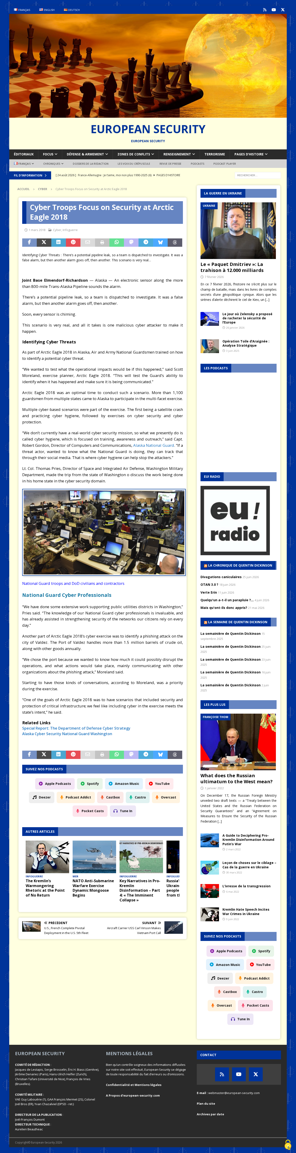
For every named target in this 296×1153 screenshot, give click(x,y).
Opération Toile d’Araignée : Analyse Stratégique (245, 343)
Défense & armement (85, 154)
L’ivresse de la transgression (246, 886)
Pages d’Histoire (249, 154)
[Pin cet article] (73, 242)
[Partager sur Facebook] (29, 242)
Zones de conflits (133, 154)
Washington (101, 733)
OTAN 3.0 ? (209, 584)
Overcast (168, 797)
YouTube (162, 783)
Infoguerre (70, 230)
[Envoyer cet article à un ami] (87, 242)
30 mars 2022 (234, 872)
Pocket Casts (93, 811)
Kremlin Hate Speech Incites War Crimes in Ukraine (245, 911)
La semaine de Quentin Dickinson (237, 622)
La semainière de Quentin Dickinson (230, 633)
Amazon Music (127, 783)
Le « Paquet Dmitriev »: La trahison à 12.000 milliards (232, 267)
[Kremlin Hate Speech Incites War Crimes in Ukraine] (209, 914)
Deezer (45, 797)
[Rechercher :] (258, 175)
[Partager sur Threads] (175, 242)
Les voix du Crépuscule (134, 163)
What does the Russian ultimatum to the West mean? (236, 778)
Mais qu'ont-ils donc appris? (223, 607)
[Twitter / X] (283, 10)
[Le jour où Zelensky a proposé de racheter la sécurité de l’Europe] (209, 319)
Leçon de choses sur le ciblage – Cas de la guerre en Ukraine (249, 864)
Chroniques (51, 163)
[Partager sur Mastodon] (131, 242)
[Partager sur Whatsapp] (116, 242)
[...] (267, 299)
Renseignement (177, 154)
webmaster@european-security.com (234, 1093)
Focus (48, 154)
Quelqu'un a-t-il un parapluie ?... (227, 600)
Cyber (57, 230)
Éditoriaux (24, 154)
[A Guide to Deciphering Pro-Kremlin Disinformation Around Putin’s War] (209, 840)
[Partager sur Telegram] (146, 242)
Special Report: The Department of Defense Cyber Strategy (76, 728)
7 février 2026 (214, 277)
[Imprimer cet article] (102, 242)
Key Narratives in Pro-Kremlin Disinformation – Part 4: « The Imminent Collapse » (140, 890)
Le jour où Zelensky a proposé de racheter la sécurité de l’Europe (247, 318)
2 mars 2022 (233, 849)
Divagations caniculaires (221, 577)
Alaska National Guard (153, 445)
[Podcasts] (265, 10)
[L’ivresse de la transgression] (209, 891)
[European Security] (148, 115)
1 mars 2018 (37, 230)
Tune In (126, 811)
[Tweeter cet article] (44, 242)
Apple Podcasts (58, 783)
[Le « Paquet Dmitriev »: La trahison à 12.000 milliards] (238, 230)
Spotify (93, 783)
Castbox (113, 797)
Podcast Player (224, 163)
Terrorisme (214, 154)
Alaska (28, 733)
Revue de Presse (171, 163)
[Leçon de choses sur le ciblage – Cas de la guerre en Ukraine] (209, 868)
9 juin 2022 (232, 919)
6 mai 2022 (232, 891)
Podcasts (197, 163)
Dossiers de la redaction (90, 163)
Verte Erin (208, 592)
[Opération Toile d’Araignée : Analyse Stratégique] (209, 346)
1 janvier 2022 (214, 788)
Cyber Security (48, 733)
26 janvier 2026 (235, 327)
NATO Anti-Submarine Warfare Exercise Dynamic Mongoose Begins (93, 888)
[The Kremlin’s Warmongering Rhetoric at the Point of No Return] (47, 857)
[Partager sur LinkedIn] (58, 242)
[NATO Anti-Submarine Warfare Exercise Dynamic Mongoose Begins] (94, 857)
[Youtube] (274, 10)
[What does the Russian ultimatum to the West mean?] (238, 742)
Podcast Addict (78, 797)
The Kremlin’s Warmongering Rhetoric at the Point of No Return (45, 888)
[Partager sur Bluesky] (160, 242)
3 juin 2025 (232, 350)
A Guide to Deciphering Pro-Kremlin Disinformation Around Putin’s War (248, 839)
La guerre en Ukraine (223, 193)
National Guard (75, 733)
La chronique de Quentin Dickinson (240, 565)
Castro (140, 797)
